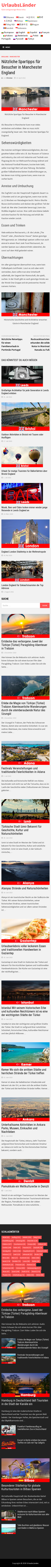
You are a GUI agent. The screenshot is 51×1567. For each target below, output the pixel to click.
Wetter (30, 1275)
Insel (17, 1254)
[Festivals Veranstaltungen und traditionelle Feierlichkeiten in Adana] (8, 1355)
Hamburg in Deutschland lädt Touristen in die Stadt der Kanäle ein (24, 1402)
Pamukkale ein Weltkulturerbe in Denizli (25, 1186)
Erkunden (32, 1241)
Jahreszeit (27, 1254)
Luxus (26, 1261)
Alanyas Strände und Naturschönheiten (24, 888)
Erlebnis (7, 1244)
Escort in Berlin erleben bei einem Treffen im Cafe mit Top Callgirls (31, 1441)
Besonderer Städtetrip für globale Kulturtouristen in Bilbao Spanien (21, 1487)
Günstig (7, 1251)
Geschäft (37, 1248)
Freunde (27, 1248)
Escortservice (19, 1244)
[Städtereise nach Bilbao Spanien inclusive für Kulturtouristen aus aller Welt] (8, 1512)
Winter (39, 1275)
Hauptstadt (28, 1251)
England (4, 57)
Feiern (17, 1248)
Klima (6, 1258)
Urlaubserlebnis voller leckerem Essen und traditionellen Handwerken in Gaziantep (23, 949)
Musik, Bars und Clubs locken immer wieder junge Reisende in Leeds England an (24, 509)
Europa (32, 1244)
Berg (37, 1237)
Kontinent (24, 1258)
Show (6, 1272)
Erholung (20, 1241)
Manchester (15, 57)
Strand (36, 1272)
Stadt (25, 1272)
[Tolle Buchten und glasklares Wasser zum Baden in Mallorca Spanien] (8, 1525)
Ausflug (16, 1237)
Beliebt (27, 1237)
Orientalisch (8, 1265)
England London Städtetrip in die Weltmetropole (23, 551)
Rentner (31, 1265)
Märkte (35, 1261)
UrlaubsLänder (18, 5)
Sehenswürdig (33, 1268)
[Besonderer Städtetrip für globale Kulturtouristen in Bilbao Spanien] (25, 1470)
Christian (9, 78)
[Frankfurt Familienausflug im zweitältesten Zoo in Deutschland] (8, 1427)
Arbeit (6, 1237)
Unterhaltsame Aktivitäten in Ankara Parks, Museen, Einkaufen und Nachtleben (23, 1128)
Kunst (6, 1261)
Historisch (42, 1251)
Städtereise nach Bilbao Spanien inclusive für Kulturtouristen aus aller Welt (33, 1514)
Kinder (38, 1254)
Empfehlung (8, 1241)
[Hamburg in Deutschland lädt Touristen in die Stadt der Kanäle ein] (25, 1385)
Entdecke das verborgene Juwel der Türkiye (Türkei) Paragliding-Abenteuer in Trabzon (24, 645)
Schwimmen (8, 1268)
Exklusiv (42, 1244)
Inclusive (7, 1254)
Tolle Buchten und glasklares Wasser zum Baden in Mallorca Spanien (33, 1526)
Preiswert (20, 1265)
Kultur (35, 1258)
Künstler (16, 1261)
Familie (7, 1248)
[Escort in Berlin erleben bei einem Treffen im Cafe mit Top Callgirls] (8, 1440)
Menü (7, 47)
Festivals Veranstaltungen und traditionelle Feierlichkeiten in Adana (23, 770)
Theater (6, 1275)
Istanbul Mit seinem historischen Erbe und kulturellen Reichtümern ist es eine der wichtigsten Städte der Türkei (24, 1011)
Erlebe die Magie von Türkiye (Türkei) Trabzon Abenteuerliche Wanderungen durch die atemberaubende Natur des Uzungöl (23, 708)
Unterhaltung (18, 1275)
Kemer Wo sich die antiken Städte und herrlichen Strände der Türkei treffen (23, 1071)
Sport (15, 1272)
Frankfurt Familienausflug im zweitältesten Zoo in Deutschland (31, 1427)
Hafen (17, 1251)
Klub (15, 1258)
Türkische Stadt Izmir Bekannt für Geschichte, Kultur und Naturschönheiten (21, 830)
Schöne (20, 1268)
